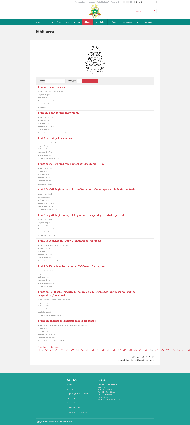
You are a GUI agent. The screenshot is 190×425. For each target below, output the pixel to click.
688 (130, 350)
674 (56, 350)
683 (103, 350)
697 (178, 350)
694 (162, 350)
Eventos (70, 384)
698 (183, 350)
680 (88, 350)
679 (82, 350)
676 (67, 350)
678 (77, 350)
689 (135, 350)
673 (51, 350)
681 (93, 350)
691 (146, 350)
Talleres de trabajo (73, 408)
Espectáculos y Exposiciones (77, 412)
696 (173, 350)
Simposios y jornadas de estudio (78, 394)
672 (46, 350)
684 (109, 350)
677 (72, 350)
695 (167, 350)
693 (156, 350)
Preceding (42, 347)
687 (124, 350)
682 (98, 350)
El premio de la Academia (75, 403)
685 (114, 350)
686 (119, 350)
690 (140, 350)
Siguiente (55, 347)
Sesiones (70, 389)
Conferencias (71, 398)
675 (61, 350)
